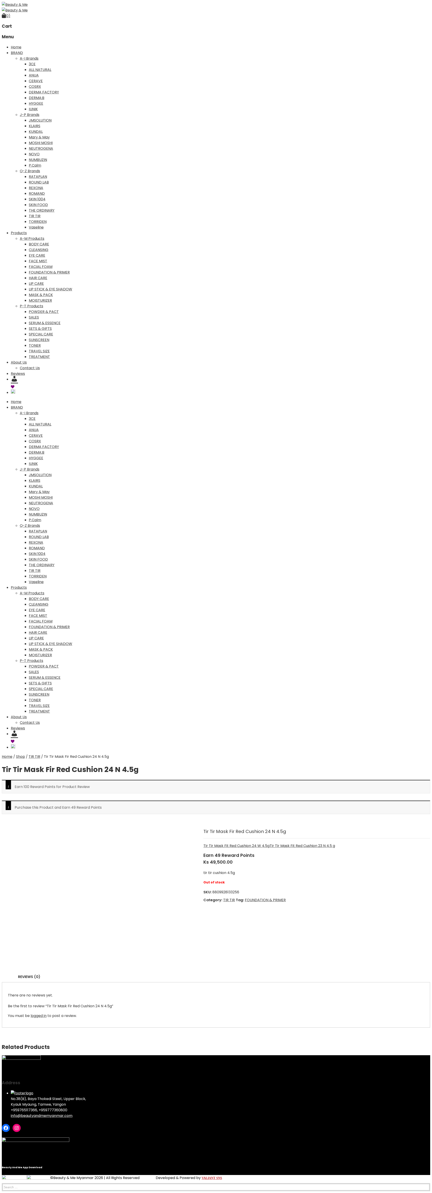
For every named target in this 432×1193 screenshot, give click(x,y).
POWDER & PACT (44, 311)
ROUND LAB (39, 182)
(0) (7, 15)
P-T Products (31, 306)
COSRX (35, 86)
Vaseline (36, 227)
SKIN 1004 (37, 199)
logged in (39, 1015)
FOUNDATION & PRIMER (49, 272)
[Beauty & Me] (15, 4)
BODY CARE (39, 244)
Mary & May (39, 137)
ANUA (34, 75)
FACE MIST (38, 261)
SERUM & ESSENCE (45, 323)
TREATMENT (39, 356)
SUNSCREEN (39, 339)
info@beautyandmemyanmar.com (41, 1115)
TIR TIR (34, 216)
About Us (19, 362)
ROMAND (37, 193)
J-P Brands (29, 114)
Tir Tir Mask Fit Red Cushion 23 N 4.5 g (302, 845)
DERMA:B (36, 97)
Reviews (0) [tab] (29, 976)
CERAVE (36, 81)
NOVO (34, 154)
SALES (34, 317)
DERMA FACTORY (44, 92)
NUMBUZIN (38, 159)
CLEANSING (38, 249)
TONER (35, 345)
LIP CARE (36, 283)
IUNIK (33, 109)
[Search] (425, 1182)
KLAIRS (34, 126)
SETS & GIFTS (40, 328)
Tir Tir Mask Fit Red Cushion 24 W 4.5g (236, 845)
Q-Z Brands (30, 171)
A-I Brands (29, 58)
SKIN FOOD (38, 204)
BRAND (17, 52)
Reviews (18, 373)
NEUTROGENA (41, 148)
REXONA (36, 187)
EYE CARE (37, 255)
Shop (20, 756)
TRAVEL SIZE (39, 351)
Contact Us (30, 368)
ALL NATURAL (40, 69)
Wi (16, 387)
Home (16, 47)
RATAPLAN (38, 176)
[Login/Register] (15, 379)
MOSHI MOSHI (41, 142)
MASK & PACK (41, 294)
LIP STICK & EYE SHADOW (50, 289)
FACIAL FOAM (40, 266)
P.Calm (35, 165)
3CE (32, 64)
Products (19, 232)
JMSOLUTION (40, 120)
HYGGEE (36, 103)
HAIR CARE (38, 278)
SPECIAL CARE (41, 334)
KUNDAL (36, 131)
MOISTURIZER (40, 300)
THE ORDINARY (41, 210)
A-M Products (32, 238)
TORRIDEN (38, 221)
